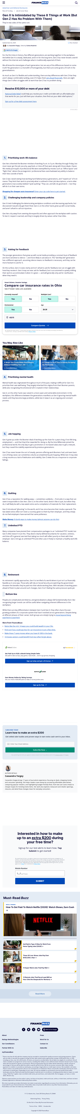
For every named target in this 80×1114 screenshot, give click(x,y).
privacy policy (59, 755)
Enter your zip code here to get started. (33, 191)
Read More (40, 994)
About (4, 1035)
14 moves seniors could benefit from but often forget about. (28, 637)
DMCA (40, 1106)
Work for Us (44, 1039)
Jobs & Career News (22, 11)
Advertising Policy (35, 1099)
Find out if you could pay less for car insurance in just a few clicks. (30, 630)
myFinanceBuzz (7, 1052)
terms (66, 755)
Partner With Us (8, 1048)
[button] (3, 2)
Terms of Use (33, 1106)
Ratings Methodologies (10, 1039)
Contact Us (44, 1044)
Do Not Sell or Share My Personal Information (40, 1102)
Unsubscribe (47, 1106)
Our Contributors (8, 1044)
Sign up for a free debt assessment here (20, 101)
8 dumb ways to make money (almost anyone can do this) (30, 519)
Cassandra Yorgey (14, 776)
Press (42, 1035)
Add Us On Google (12, 50)
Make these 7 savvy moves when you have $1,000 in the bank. (28, 633)
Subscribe (43, 1048)
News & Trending (7, 11)
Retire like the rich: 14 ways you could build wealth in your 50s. (29, 626)
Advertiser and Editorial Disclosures (15, 8)
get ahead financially (54, 78)
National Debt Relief (13, 94)
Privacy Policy (32, 331)
